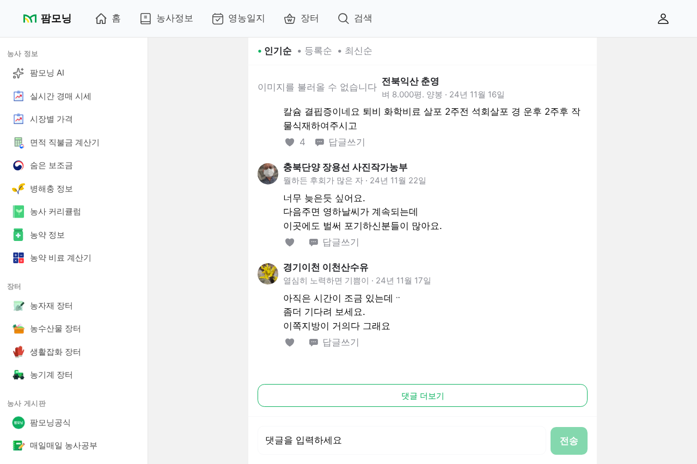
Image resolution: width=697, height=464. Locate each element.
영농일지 (246, 18)
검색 (363, 18)
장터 (310, 18)
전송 (569, 440)
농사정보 (174, 18)
